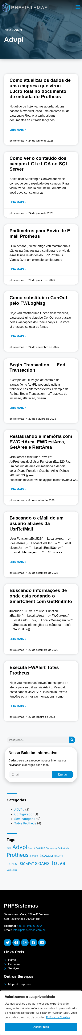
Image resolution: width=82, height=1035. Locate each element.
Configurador (24, 814)
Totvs (58, 863)
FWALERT (40, 848)
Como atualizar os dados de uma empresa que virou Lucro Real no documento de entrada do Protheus (40, 88)
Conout (31, 848)
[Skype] (33, 942)
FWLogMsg (51, 848)
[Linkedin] (42, 942)
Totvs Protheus (25, 823)
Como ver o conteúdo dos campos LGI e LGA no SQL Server (39, 164)
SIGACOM (46, 856)
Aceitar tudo (41, 1026)
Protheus (18, 855)
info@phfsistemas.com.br (29, 930)
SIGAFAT (27, 864)
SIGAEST (13, 864)
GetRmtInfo (63, 848)
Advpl (19, 847)
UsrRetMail (12, 870)
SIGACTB (58, 856)
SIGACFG (34, 856)
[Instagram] (25, 942)
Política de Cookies (58, 1017)
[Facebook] (16, 942)
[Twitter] (7, 942)
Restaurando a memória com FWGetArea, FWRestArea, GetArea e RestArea (41, 442)
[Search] (72, 740)
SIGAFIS (42, 863)
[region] (41, 1012)
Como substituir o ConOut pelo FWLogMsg (38, 300)
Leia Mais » (18, 129)
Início (7, 30)
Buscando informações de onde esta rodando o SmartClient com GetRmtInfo (41, 596)
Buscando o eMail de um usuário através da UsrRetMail (37, 523)
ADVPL (19, 809)
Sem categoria (24, 819)
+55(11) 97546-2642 (29, 925)
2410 (9, 848)
